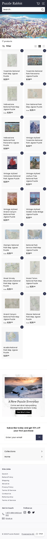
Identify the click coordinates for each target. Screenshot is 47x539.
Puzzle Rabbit (12, 3)
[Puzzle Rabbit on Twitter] (33, 512)
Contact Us (6, 494)
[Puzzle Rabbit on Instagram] (25, 512)
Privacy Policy (7, 487)
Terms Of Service (9, 490)
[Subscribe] (39, 437)
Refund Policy (7, 477)
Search (5, 474)
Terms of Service (9, 500)
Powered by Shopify (30, 534)
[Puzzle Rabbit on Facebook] (29, 512)
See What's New (23, 412)
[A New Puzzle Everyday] (23, 387)
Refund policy (7, 497)
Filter (8, 46)
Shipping (5, 480)
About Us (5, 484)
